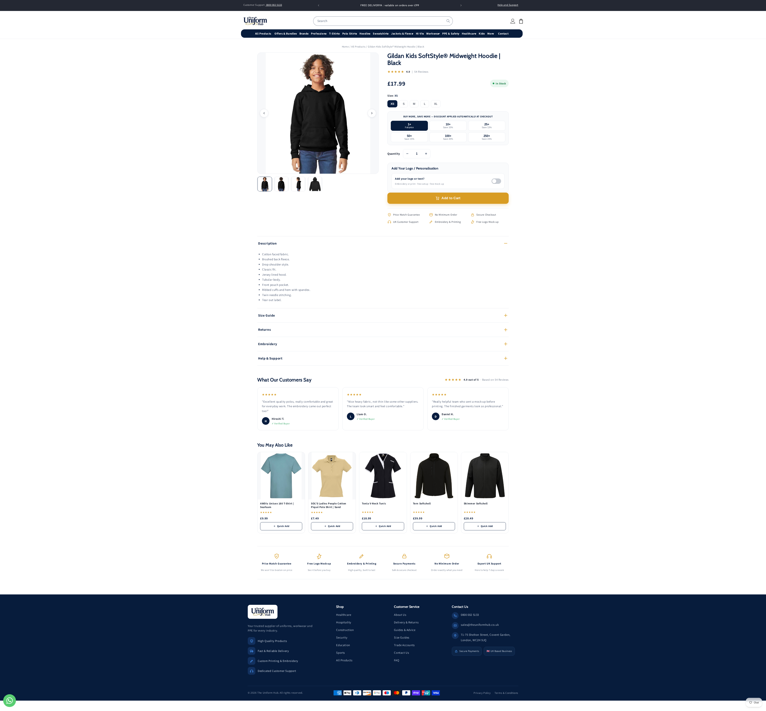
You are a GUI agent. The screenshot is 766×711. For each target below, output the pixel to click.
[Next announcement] (461, 5)
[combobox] (383, 21)
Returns (264, 329)
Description (267, 243)
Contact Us (401, 653)
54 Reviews (421, 71)
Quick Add (283, 526)
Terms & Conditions (506, 693)
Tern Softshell (422, 503)
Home (345, 46)
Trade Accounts (404, 645)
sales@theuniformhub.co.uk (480, 625)
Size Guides (401, 637)
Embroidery (267, 344)
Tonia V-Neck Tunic (374, 503)
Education (343, 645)
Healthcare (343, 615)
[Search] (448, 21)
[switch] (496, 181)
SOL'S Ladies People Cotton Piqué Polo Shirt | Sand (328, 505)
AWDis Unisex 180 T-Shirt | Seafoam (277, 505)
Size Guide (266, 315)
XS (392, 103)
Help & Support (270, 358)
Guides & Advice (404, 630)
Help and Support (508, 5)
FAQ (396, 660)
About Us (400, 615)
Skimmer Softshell (476, 503)
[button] (286, 33)
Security (341, 637)
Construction (345, 630)
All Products (358, 46)
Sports (340, 653)
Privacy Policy (482, 693)
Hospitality (343, 622)
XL (435, 103)
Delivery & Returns (406, 622)
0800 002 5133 (273, 5)
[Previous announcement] (318, 5)
